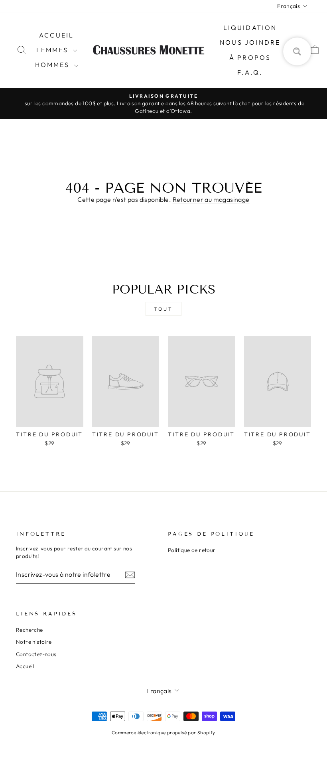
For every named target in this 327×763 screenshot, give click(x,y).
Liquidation (250, 28)
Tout (163, 309)
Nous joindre (250, 42)
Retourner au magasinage (211, 199)
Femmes (53, 50)
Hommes (53, 65)
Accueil (56, 35)
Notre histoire (34, 641)
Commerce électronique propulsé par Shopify (163, 732)
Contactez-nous (36, 654)
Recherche (29, 629)
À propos (250, 57)
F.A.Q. (250, 72)
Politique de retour (192, 550)
